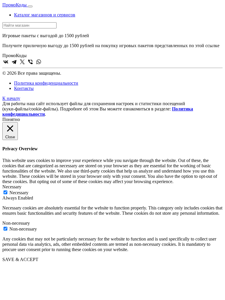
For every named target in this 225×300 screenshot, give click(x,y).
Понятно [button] (11, 119)
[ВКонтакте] (5, 61)
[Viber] (30, 61)
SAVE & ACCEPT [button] (20, 259)
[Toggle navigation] (30, 6)
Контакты (24, 88)
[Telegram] (14, 61)
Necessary (18, 192)
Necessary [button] (11, 186)
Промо (14, 4)
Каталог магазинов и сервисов (44, 14)
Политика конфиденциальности (46, 83)
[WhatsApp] (38, 61)
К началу (11, 98)
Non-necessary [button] (16, 223)
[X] (22, 61)
